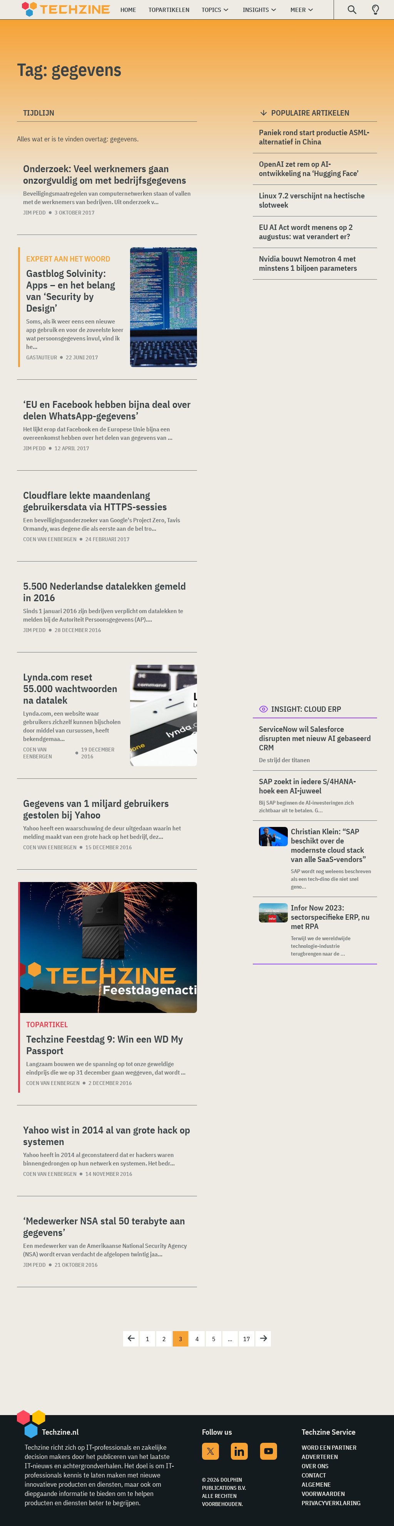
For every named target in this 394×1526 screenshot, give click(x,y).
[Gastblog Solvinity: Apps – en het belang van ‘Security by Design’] (163, 307)
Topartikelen (169, 9)
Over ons (315, 1466)
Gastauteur (41, 357)
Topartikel (47, 1024)
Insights (256, 9)
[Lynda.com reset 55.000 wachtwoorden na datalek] (163, 715)
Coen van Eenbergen (50, 539)
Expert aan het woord (68, 258)
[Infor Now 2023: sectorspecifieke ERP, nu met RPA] (273, 930)
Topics (211, 9)
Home (128, 9)
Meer (298, 9)
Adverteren (320, 1457)
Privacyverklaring (331, 1503)
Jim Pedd (34, 212)
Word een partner (329, 1447)
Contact (314, 1475)
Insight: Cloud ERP (306, 709)
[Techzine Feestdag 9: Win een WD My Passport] (108, 947)
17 (246, 1339)
